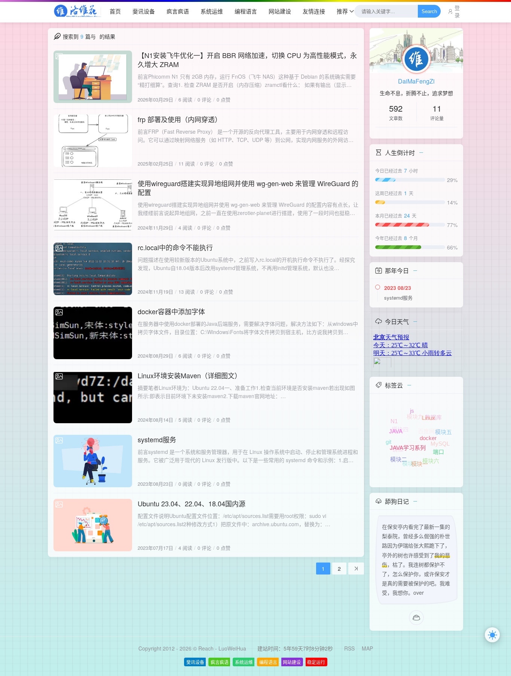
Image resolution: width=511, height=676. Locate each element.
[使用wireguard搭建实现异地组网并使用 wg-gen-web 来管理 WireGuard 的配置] (92, 205)
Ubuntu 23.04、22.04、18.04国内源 (191, 503)
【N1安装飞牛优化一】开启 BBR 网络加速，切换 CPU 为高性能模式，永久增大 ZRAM (247, 60)
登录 (457, 11)
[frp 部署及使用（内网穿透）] (92, 141)
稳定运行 (316, 662)
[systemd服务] (92, 461)
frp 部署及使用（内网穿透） (179, 119)
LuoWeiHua (232, 648)
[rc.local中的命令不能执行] (92, 269)
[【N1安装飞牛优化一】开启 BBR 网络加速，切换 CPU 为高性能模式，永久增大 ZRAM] (92, 77)
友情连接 (314, 11)
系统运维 (212, 11)
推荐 (342, 11)
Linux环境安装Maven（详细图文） (189, 375)
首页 (115, 11)
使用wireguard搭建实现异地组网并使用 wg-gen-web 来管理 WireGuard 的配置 (248, 188)
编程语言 (246, 11)
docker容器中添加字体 (171, 311)
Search (429, 11)
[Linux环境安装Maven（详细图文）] (92, 397)
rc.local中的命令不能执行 (175, 247)
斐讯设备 (143, 11)
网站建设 (280, 11)
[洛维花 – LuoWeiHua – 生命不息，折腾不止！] (74, 11)
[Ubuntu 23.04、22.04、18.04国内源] (92, 525)
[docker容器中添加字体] (92, 333)
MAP (367, 648)
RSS (349, 648)
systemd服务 (157, 439)
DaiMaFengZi (416, 81)
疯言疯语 (177, 11)
